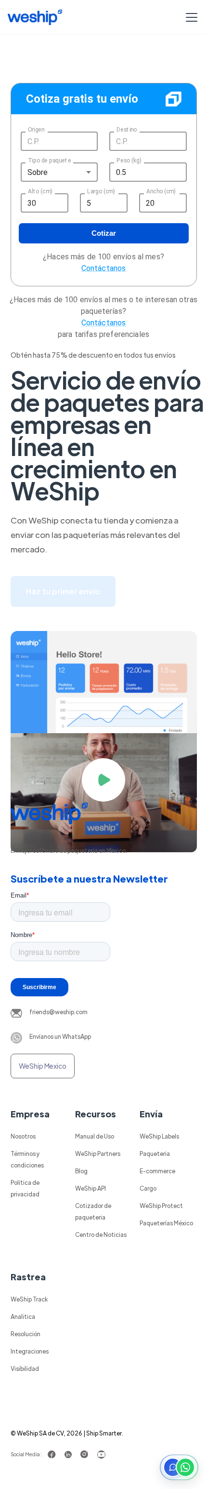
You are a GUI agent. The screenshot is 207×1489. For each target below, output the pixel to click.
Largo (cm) (101, 191)
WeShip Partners (97, 1153)
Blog (81, 1171)
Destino (126, 129)
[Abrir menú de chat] (179, 1467)
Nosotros (23, 1136)
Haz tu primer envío (63, 591)
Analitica (23, 1316)
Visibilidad (25, 1368)
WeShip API (90, 1188)
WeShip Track (29, 1299)
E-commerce (157, 1171)
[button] (189, 17)
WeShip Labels (159, 1136)
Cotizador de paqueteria (93, 1211)
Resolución (25, 1334)
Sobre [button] (37, 172)
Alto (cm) (40, 191)
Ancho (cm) (161, 191)
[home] (35, 17)
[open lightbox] (104, 780)
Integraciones (30, 1351)
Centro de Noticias (101, 1234)
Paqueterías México (166, 1223)
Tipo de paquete (49, 160)
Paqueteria (155, 1153)
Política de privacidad (25, 1188)
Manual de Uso (94, 1136)
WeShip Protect (161, 1205)
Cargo (148, 1188)
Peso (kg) (129, 160)
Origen (36, 129)
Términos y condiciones (27, 1159)
